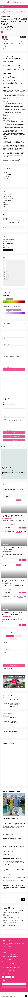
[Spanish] (4, 996)
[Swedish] (11, 996)
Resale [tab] (18, 636)
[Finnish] (13, 996)
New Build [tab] (10, 636)
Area (5, 655)
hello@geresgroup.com (8, 949)
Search (4, 897)
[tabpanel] (14, 655)
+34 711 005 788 (8, 402)
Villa (5, 9)
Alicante (11, 243)
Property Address (7, 236)
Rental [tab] (14, 638)
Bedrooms (6, 645)
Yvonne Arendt (6, 467)
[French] (6, 996)
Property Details (7, 191)
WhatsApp (14, 440)
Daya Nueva (13, 29)
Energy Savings (7, 292)
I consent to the (10, 367)
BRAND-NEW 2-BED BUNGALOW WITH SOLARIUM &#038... (12, 613)
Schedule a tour (7, 334)
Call (14, 436)
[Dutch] (15, 996)
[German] (8, 996)
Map (4, 257)
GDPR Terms (13, 367)
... (20, 587)
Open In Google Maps (7, 249)
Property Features (7, 168)
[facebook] (3, 977)
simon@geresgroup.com (10, 404)
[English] (2, 996)
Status (5, 659)
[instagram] (13, 977)
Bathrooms (6, 649)
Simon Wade (6, 398)
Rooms (5, 642)
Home (2, 9)
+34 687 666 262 (7, 946)
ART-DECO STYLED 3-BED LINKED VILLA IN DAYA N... (12, 515)
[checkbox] (3, 367)
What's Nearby (6, 323)
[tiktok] (6, 977)
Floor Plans (5, 214)
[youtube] (9, 977)
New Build (3, 16)
